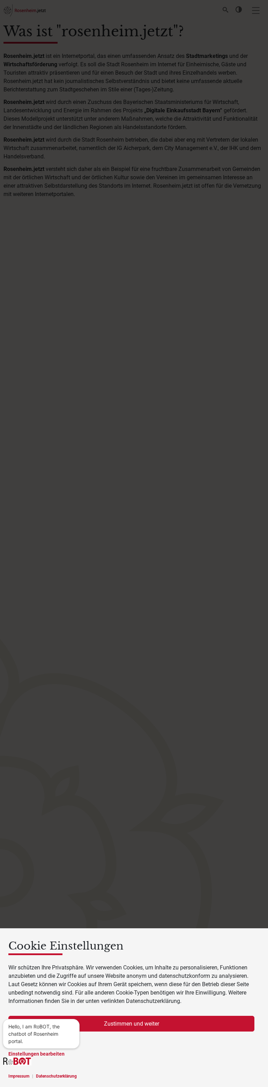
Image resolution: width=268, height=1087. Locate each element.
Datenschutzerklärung (56, 1076)
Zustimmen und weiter (131, 1023)
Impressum (18, 1076)
